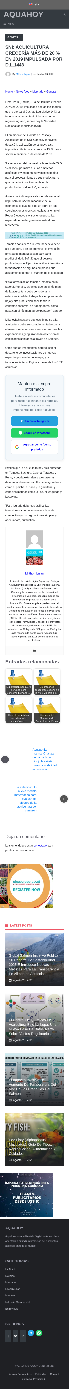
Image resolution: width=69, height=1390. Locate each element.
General (14, 37)
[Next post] (64, 799)
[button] (64, 14)
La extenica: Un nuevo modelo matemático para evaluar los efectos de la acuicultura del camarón (25, 799)
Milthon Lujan (23, 74)
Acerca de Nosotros (20, 1374)
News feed (22, 91)
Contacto (55, 1374)
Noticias (10, 1275)
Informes (10, 1295)
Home (9, 91)
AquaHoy (23, 14)
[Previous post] (5, 759)
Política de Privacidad (33, 1378)
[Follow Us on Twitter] (15, 1336)
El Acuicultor (12, 1288)
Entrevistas (11, 1308)
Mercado (37, 91)
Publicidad (41, 1374)
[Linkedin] (34, 650)
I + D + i (10, 1269)
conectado (40, 845)
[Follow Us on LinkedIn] (23, 1336)
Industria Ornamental (17, 1302)
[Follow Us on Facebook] (8, 1336)
